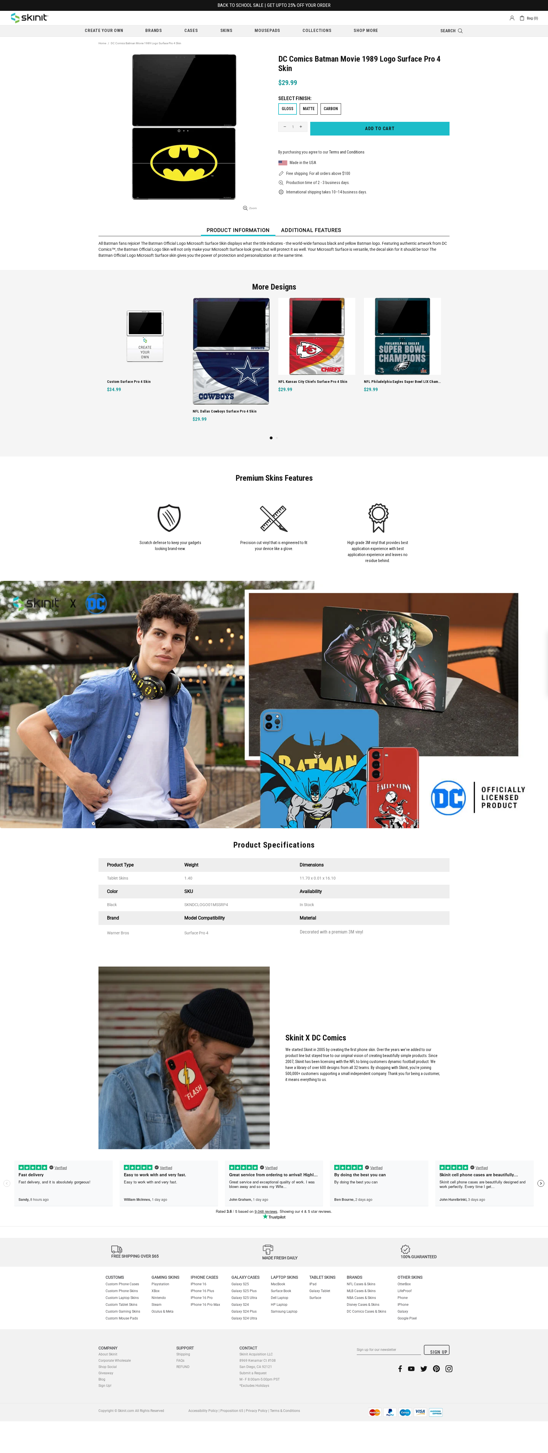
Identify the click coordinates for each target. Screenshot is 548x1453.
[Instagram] (449, 1369)
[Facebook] (400, 1369)
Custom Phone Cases (122, 1284)
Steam (157, 1305)
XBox (156, 1291)
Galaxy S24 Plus (244, 1311)
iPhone (403, 1305)
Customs (115, 1277)
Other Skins (410, 1277)
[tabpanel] (145, 351)
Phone (403, 1298)
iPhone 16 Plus (202, 1291)
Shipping (183, 1354)
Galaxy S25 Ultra (244, 1298)
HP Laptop (279, 1305)
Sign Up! (104, 1386)
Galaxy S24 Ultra (244, 1318)
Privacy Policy (256, 1411)
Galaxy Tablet (319, 1291)
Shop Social (107, 1367)
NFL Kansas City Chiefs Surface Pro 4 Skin (312, 381)
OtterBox (404, 1284)
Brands (354, 1277)
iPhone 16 (198, 1284)
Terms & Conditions (285, 1411)
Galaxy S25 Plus (244, 1291)
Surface (315, 1298)
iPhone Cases (204, 1277)
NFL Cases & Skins (361, 1284)
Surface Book (281, 1291)
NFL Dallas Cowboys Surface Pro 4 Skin (225, 411)
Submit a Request (253, 1373)
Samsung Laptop (284, 1311)
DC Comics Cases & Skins (366, 1311)
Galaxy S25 (240, 1284)
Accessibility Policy (203, 1411)
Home (102, 43)
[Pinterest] (436, 1369)
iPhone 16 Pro (202, 1298)
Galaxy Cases (245, 1277)
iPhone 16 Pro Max (205, 1305)
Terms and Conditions (346, 152)
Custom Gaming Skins (123, 1311)
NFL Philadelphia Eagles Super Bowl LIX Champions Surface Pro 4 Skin (403, 381)
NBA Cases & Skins (361, 1298)
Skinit (29, 18)
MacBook (278, 1284)
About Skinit (107, 1354)
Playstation (160, 1284)
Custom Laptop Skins (122, 1298)
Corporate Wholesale (114, 1361)
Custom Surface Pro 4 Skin (129, 381)
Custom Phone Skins (122, 1291)
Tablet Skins (322, 1277)
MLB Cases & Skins (361, 1291)
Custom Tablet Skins (121, 1305)
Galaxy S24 (240, 1305)
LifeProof (405, 1291)
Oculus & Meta (163, 1311)
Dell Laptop (279, 1298)
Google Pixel (407, 1318)
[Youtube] (411, 1369)
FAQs (180, 1361)
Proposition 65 (231, 1411)
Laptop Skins (284, 1277)
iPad (313, 1284)
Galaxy (403, 1311)
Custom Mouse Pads (122, 1318)
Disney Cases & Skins (363, 1305)
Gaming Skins (165, 1277)
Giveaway (105, 1373)
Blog (101, 1379)
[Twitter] (423, 1369)
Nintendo (159, 1298)
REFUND (183, 1367)
